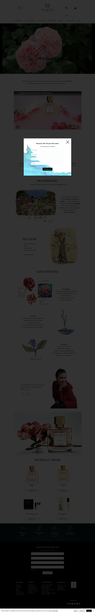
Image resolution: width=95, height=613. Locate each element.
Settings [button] (75, 610)
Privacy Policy (55, 610)
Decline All (82, 610)
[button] (67, 142)
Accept (88, 610)
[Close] (93, 611)
